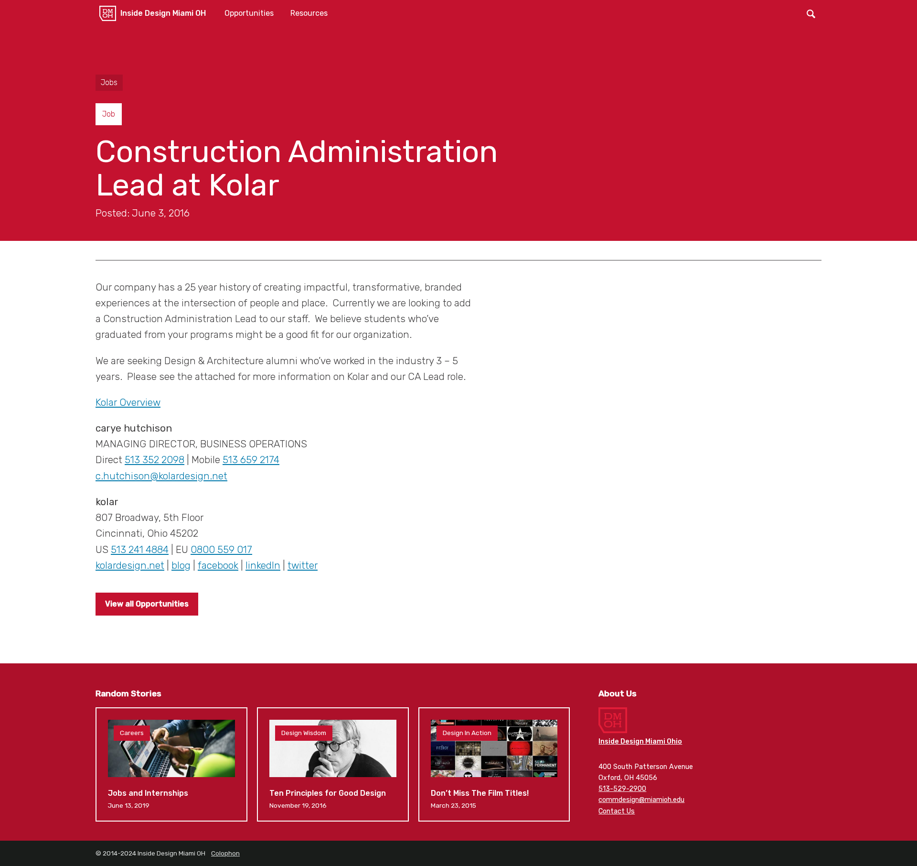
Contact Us (616, 811)
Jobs (109, 82)
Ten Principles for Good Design (333, 764)
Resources (309, 13)
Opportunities (249, 13)
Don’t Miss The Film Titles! (494, 764)
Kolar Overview (128, 402)
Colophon (225, 853)
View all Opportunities (147, 603)
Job (108, 114)
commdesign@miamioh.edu (641, 800)
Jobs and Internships (171, 764)
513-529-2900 (622, 789)
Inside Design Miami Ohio (640, 741)
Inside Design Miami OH (163, 13)
